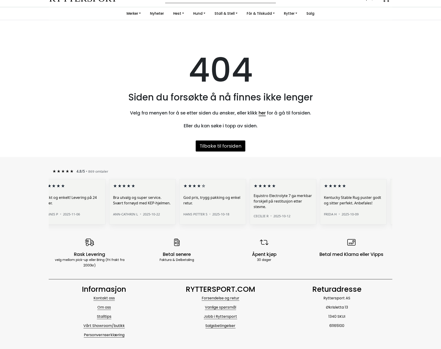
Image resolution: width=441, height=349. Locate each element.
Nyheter (157, 13)
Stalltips (104, 316)
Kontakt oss (104, 298)
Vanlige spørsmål (220, 307)
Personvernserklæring (104, 335)
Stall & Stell (225, 13)
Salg (310, 13)
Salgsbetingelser (220, 325)
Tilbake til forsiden (220, 146)
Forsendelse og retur (220, 298)
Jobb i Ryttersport (220, 316)
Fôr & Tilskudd (259, 13)
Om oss (104, 307)
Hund (198, 13)
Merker (132, 13)
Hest (177, 13)
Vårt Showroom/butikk (104, 325)
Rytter (289, 13)
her (262, 113)
